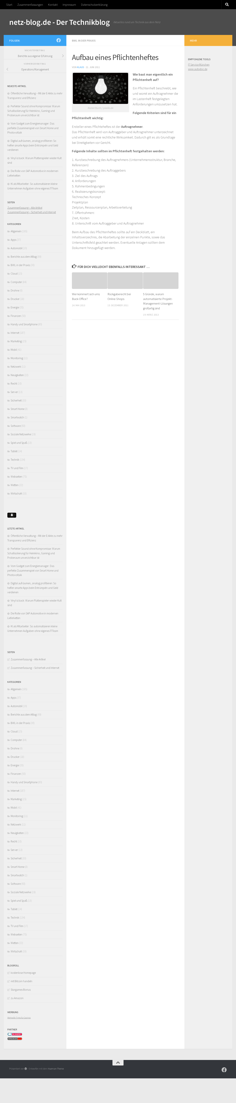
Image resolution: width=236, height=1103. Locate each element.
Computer (16, 282)
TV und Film (17, 468)
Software (16, 426)
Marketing (16, 341)
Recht (14, 383)
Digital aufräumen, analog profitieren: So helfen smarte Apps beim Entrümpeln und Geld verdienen (32, 145)
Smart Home (17, 409)
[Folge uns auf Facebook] (58, 40)
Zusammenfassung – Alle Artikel (24, 207)
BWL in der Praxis (84, 40)
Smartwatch (17, 417)
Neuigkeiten (17, 375)
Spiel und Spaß (19, 442)
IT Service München (198, 64)
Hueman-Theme (56, 1068)
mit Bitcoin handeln (21, 981)
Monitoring (17, 358)
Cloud (14, 273)
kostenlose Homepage (23, 972)
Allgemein (16, 231)
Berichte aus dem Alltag (24, 256)
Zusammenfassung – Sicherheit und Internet (31, 212)
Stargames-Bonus (21, 989)
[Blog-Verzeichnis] (14, 1034)
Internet (15, 333)
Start (9, 4)
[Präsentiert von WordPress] (26, 1069)
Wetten (14, 485)
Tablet (14, 451)
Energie (15, 307)
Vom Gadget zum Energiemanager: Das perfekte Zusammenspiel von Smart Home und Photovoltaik (32, 128)
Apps (13, 239)
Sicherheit (16, 400)
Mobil (14, 349)
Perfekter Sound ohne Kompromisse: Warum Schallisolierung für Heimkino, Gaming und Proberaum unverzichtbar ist (33, 110)
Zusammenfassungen (30, 4)
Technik (15, 459)
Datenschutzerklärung (94, 4)
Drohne (15, 290)
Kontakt (53, 4)
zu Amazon (17, 998)
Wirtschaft (16, 493)
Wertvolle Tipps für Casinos (19, 1017)
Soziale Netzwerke (21, 434)
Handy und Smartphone (24, 324)
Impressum (69, 4)
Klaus (80, 67)
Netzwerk (16, 366)
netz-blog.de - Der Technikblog (59, 22)
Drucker (15, 299)
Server (14, 392)
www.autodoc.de (197, 69)
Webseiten (16, 476)
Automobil (16, 248)
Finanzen (16, 316)
